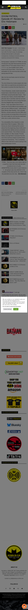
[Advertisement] (14, 2)
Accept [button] (15, 309)
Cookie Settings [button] (7, 309)
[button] (2, 7)
